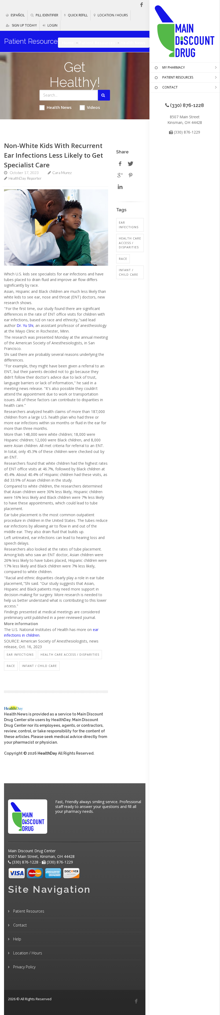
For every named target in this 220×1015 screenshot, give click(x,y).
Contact (19, 925)
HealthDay (47, 753)
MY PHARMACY (173, 67)
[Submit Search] (104, 95)
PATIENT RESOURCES (177, 77)
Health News (59, 107)
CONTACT (170, 87)
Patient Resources (97, 42)
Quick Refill (77, 15)
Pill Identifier (46, 15)
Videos (93, 107)
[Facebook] (136, 1001)
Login (52, 25)
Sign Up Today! (24, 25)
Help (16, 939)
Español (17, 15)
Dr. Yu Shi (25, 325)
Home (68, 42)
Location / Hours (112, 15)
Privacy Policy (23, 966)
